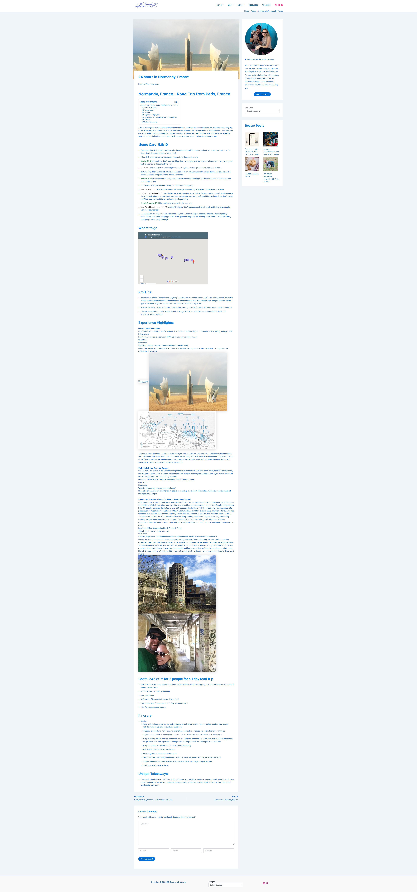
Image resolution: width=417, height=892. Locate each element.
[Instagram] (279, 5)
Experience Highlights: (152, 115)
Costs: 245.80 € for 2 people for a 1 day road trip (161, 117)
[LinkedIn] (276, 5)
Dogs (240, 5)
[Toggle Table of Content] (175, 102)
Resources (253, 5)
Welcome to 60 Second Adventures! (260, 59)
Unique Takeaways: (150, 122)
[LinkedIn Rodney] (267, 883)
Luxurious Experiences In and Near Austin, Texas (271, 151)
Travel (219, 5)
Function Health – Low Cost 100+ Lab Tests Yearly (252, 151)
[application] (223, 5)
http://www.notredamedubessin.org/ (161, 488)
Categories (249, 108)
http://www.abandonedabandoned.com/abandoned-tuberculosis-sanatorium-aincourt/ (181, 536)
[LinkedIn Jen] (264, 883)
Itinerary (147, 119)
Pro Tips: (147, 112)
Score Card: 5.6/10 (150, 108)
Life (229, 5)
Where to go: (149, 110)
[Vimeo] (282, 5)
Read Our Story (262, 94)
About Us (266, 5)
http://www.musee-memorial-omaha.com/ (171, 345)
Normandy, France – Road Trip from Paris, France (159, 105)
